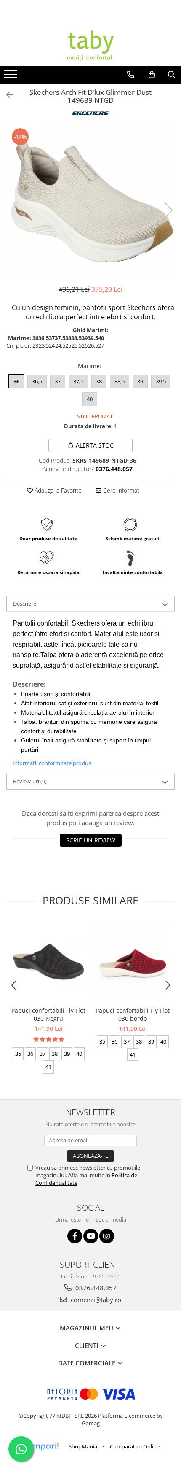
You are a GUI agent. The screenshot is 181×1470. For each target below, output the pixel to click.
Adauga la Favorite (57, 490)
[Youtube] (90, 1236)
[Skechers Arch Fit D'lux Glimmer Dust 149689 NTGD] (90, 201)
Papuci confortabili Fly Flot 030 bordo (133, 1014)
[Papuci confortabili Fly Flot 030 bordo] (132, 962)
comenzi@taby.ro (95, 1299)
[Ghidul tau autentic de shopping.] (40, 1446)
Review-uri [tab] (30, 781)
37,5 (78, 381)
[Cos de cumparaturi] (152, 74)
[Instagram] (106, 1236)
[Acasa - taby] (90, 45)
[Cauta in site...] (171, 74)
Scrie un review (90, 840)
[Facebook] (74, 1236)
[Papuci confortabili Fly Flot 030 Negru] (48, 961)
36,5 (37, 381)
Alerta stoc (95, 445)
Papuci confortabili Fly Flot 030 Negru (48, 1014)
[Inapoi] (6, 94)
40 (90, 399)
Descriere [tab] (24, 603)
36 (16, 381)
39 (140, 381)
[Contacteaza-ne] (130, 74)
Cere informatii (121, 490)
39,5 (161, 381)
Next (168, 210)
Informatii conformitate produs (52, 763)
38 (99, 381)
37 (58, 381)
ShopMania (83, 1446)
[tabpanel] (90, 201)
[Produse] (11, 76)
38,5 (119, 381)
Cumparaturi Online (135, 1446)
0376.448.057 (95, 1288)
